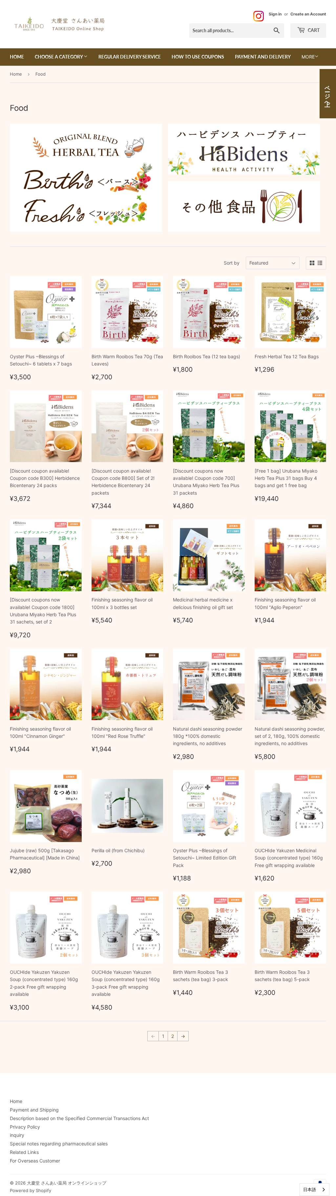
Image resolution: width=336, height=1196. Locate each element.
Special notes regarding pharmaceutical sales (59, 1143)
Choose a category (59, 56)
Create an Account (308, 14)
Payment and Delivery (263, 56)
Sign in (275, 14)
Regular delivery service (129, 56)
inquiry (17, 1135)
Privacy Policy (25, 1127)
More (308, 56)
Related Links (24, 1152)
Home (17, 56)
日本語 (309, 1189)
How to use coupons (198, 56)
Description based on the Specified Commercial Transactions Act (79, 1118)
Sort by (232, 263)
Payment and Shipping (34, 1110)
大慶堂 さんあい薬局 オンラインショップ (66, 1182)
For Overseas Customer (35, 1160)
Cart (313, 30)
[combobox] (314, 1189)
